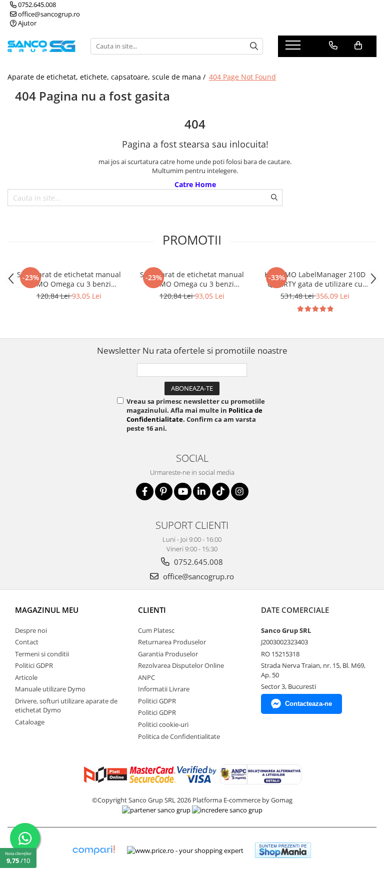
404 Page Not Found (242, 77)
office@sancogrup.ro (48, 14)
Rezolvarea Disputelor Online (181, 665)
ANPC (146, 677)
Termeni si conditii (42, 653)
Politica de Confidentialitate (179, 736)
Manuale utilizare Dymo (50, 688)
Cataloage (29, 721)
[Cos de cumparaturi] (358, 46)
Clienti (152, 610)
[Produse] (294, 48)
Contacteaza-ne (308, 703)
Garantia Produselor (168, 653)
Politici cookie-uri (163, 724)
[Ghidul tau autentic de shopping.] (94, 850)
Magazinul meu (46, 610)
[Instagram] (239, 491)
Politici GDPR (34, 665)
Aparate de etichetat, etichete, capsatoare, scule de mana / (108, 77)
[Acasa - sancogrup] (42, 46)
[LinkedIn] (201, 491)
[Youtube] (183, 491)
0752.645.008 (36, 4)
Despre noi (31, 630)
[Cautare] (254, 46)
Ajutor (26, 23)
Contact (26, 641)
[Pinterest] (163, 491)
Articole (26, 677)
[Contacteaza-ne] (333, 46)
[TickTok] (221, 491)
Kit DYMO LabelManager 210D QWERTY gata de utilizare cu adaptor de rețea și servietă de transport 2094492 (315, 279)
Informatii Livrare (164, 688)
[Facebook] (145, 491)
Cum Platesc (156, 630)
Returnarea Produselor (172, 641)
